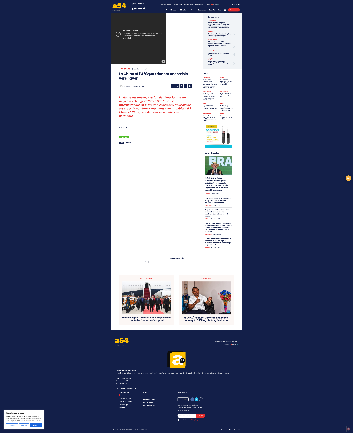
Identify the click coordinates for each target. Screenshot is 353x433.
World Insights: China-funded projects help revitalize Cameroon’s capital (146, 319)
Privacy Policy (194, 420)
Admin (128, 86)
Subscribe (200, 416)
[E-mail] (185, 86)
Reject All (24, 425)
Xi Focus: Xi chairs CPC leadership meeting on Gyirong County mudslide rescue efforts (219, 44)
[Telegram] (190, 86)
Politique (125, 69)
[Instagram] (234, 5)
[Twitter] (237, 5)
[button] (225, 4)
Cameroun (128, 143)
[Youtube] (239, 5)
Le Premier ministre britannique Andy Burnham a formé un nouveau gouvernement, (217, 200)
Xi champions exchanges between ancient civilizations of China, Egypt (226, 107)
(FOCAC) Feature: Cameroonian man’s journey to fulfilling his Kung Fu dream (206, 319)
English (210, 31)
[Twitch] (230, 430)
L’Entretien (212, 20)
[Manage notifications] (348, 428)
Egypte (210, 59)
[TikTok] (226, 430)
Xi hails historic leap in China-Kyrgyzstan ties (218, 54)
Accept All (36, 425)
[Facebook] (232, 5)
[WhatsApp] (181, 86)
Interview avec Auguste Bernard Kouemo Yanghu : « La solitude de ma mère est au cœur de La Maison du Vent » (219, 25)
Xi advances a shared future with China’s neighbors (227, 117)
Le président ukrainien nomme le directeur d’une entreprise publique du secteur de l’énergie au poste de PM (218, 242)
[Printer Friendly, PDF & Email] (124, 138)
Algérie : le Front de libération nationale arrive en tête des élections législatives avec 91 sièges (217, 213)
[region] (24, 419)
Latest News (212, 39)
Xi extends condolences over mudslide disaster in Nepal (209, 118)
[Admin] (121, 86)
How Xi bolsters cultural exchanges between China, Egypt (218, 63)
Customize (12, 425)
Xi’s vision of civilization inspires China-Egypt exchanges (219, 35)
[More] (201, 399)
